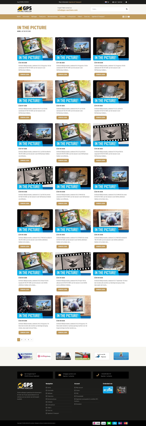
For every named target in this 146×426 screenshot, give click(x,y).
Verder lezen (24, 74)
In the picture (71, 16)
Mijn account (79, 387)
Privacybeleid (79, 396)
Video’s (80, 16)
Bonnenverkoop (53, 16)
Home (19, 16)
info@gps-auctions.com (68, 10)
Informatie (26, 16)
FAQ (77, 393)
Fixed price (42, 16)
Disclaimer (79, 404)
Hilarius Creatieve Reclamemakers (47, 423)
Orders (78, 390)
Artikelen (62, 16)
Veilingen (34, 16)
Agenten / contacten (68, 376)
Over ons (87, 16)
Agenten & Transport (98, 16)
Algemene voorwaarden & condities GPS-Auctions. (86, 400)
